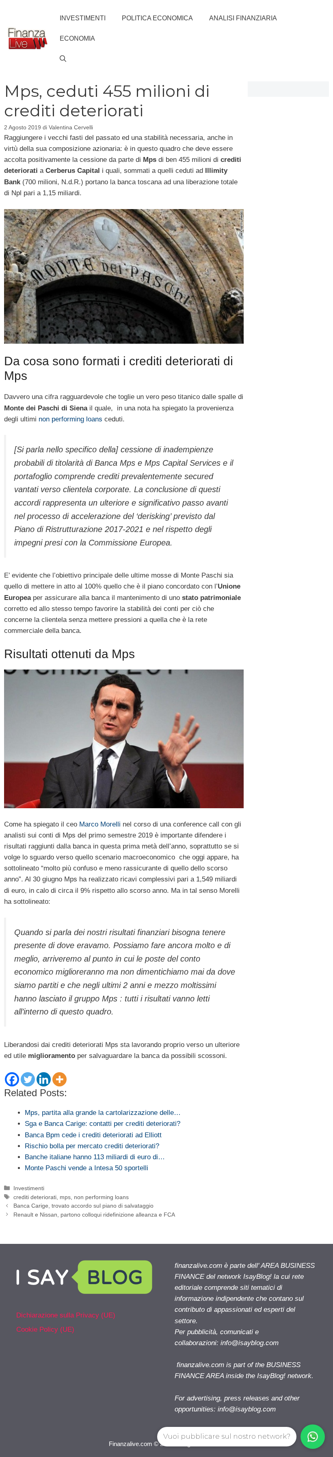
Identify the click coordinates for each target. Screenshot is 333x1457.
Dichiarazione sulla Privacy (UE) (65, 1315)
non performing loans (70, 419)
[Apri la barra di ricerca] (63, 59)
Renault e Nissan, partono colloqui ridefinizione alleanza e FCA (94, 1214)
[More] (59, 1079)
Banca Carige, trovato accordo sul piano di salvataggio (83, 1205)
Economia (77, 38)
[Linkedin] (44, 1079)
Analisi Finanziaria (243, 18)
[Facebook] (12, 1079)
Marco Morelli (100, 824)
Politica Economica (157, 18)
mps (65, 1197)
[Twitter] (28, 1079)
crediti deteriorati (34, 1197)
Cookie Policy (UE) (45, 1329)
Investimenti (83, 18)
